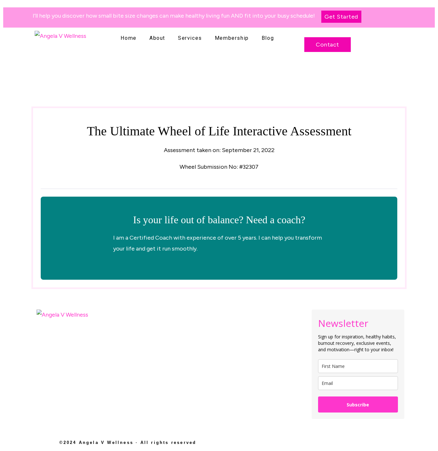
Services (190, 38)
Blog (268, 38)
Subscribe (358, 405)
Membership (232, 38)
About (157, 38)
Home (129, 38)
